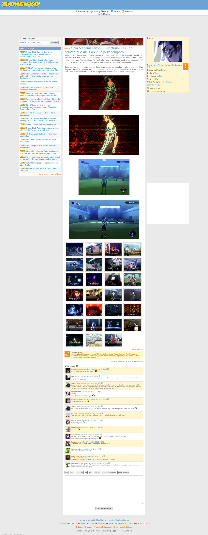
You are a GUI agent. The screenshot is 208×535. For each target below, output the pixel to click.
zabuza (74, 413)
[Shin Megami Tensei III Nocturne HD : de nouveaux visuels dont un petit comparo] (74, 255)
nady (73, 434)
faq (117, 520)
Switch (169, 82)
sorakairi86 (94, 354)
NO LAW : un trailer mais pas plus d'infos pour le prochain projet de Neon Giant (40, 69)
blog (98, 520)
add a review (155, 88)
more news (43, 174)
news (96, 11)
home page (83, 11)
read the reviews (154, 85)
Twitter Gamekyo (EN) (85, 531)
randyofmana (131, 354)
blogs (106, 11)
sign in (100, 14)
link (90, 473)
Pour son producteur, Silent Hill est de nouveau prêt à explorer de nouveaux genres (40, 100)
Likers (185, 71)
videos (116, 11)
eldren (100, 356)
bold (66, 473)
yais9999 (86, 357)
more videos (55, 174)
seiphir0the (93, 356)
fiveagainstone (119, 354)
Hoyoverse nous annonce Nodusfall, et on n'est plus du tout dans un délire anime (40, 158)
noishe (73, 383)
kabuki (74, 357)
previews (108, 527)
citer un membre (109, 473)
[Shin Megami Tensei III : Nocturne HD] (168, 63)
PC (163, 82)
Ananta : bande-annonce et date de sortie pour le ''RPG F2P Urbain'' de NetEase (39, 120)
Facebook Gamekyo (123, 531)
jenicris (74, 354)
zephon (93, 357)
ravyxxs (74, 442)
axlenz (105, 354)
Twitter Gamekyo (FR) (105, 531)
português (101, 523)
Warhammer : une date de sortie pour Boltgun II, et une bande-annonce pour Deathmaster (39, 76)
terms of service (108, 520)
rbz (100, 354)
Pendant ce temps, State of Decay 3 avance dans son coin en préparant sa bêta (38, 94)
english (72, 523)
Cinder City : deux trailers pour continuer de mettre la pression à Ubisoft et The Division (39, 62)
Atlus (156, 73)
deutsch (140, 523)
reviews (129, 11)
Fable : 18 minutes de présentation (41, 124)
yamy (131, 356)
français (82, 523)
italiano (121, 523)
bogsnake (120, 356)
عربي (148, 523)
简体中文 (112, 523)
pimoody (84, 356)
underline (79, 473)
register (107, 14)
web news (120, 527)
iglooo (80, 357)
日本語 (91, 523)
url (86, 473)
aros (111, 354)
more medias (137, 349)
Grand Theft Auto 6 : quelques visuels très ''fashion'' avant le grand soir (39, 129)
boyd (106, 356)
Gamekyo (139, 361)
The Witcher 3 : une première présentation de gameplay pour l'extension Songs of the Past (38, 107)
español (130, 523)
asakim (136, 356)
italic (72, 473)
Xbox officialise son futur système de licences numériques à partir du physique (39, 152)
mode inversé (123, 473)
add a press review (157, 91)
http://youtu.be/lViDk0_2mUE (81, 458)
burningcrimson (77, 463)
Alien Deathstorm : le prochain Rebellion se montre (36, 88)
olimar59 (112, 356)
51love (73, 427)
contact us (124, 520)
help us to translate (87, 520)
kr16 (126, 356)
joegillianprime (84, 354)
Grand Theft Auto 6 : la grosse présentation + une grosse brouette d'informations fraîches (36, 54)
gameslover (75, 356)
